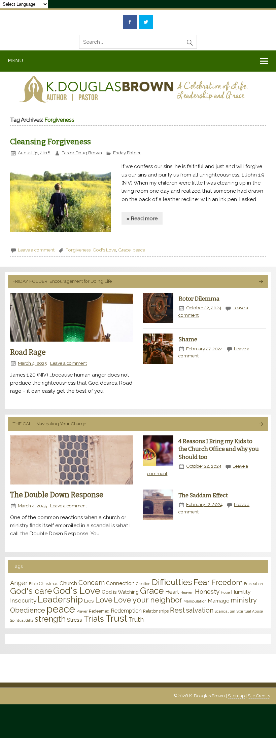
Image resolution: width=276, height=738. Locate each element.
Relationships (156, 611)
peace (139, 250)
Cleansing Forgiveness (50, 141)
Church (68, 583)
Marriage (218, 600)
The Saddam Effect (203, 495)
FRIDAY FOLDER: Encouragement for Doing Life (62, 281)
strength (50, 619)
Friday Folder (127, 152)
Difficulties (172, 582)
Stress (74, 620)
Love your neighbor (148, 599)
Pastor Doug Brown (82, 152)
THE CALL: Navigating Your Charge (49, 423)
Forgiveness (78, 250)
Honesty (207, 591)
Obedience (27, 610)
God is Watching (120, 592)
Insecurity (23, 600)
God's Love (104, 250)
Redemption (126, 611)
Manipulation (195, 601)
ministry (244, 600)
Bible (33, 584)
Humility (240, 592)
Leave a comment (36, 250)
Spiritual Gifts (21, 620)
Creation (143, 584)
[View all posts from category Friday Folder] (261, 282)
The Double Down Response (56, 495)
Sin (232, 611)
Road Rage (28, 352)
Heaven (187, 592)
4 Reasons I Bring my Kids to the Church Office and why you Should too (218, 449)
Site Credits (259, 695)
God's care (31, 591)
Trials (93, 619)
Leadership (60, 599)
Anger (19, 582)
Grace (124, 250)
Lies (89, 600)
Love (103, 599)
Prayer (82, 611)
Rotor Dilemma (198, 298)
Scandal (222, 611)
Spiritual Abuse (250, 611)
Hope (225, 592)
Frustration (253, 584)
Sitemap (236, 695)
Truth (136, 619)
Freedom (227, 582)
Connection (120, 583)
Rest (177, 610)
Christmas (48, 583)
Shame (187, 339)
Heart (172, 591)
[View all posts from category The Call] (261, 424)
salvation (199, 610)
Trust (116, 618)
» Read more (142, 219)
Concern (91, 583)
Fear (202, 582)
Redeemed (99, 611)
